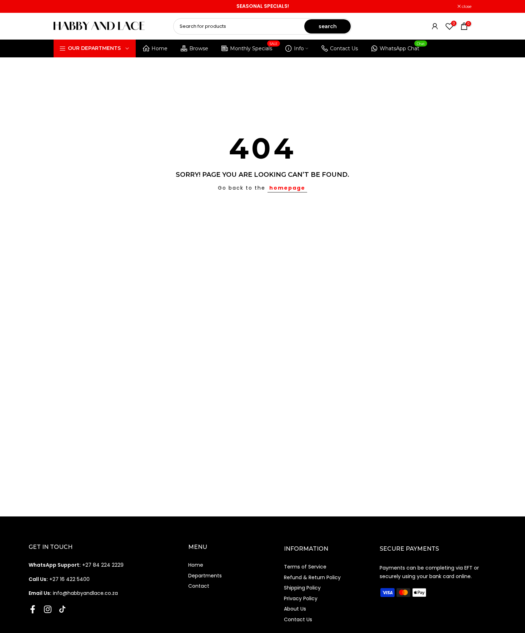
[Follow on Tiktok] (62, 609)
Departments (205, 575)
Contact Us (344, 48)
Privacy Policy (301, 598)
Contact (198, 586)
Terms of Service (305, 566)
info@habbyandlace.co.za (73, 593)
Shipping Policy (302, 587)
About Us (295, 608)
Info (299, 48)
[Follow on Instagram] (47, 609)
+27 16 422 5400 (59, 579)
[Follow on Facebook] (33, 609)
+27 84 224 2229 (76, 564)
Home (159, 48)
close (62, 6)
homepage (287, 187)
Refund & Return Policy (312, 577)
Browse (198, 48)
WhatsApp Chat (402, 47)
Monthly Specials (254, 47)
